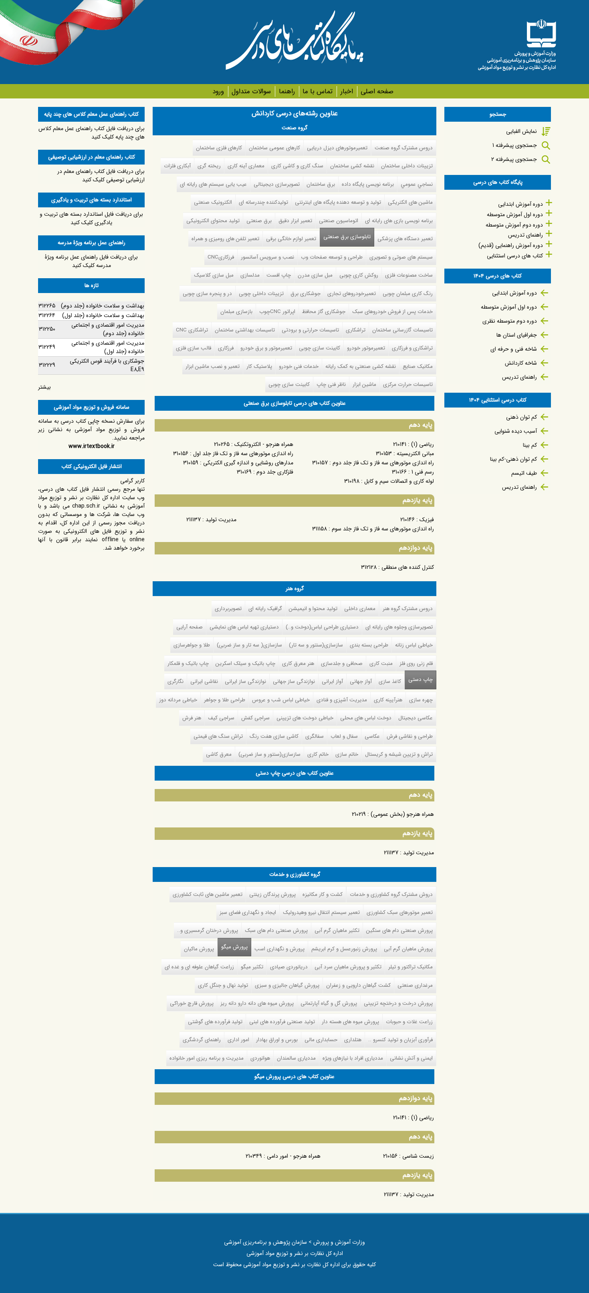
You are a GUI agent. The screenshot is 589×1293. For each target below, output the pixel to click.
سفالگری (314, 736)
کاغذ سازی (390, 681)
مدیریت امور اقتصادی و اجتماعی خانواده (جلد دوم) (107, 329)
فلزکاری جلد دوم (274, 472)
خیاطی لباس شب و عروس (281, 700)
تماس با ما (318, 91)
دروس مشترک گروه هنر (408, 608)
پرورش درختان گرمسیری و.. (207, 930)
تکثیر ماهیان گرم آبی (337, 930)
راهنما (286, 91)
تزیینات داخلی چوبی (261, 293)
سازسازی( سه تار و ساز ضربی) (249, 645)
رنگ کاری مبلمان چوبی (408, 293)
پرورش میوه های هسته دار (350, 1022)
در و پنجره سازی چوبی (207, 293)
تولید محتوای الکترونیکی (213, 221)
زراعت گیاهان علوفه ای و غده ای (199, 967)
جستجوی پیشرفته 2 (514, 159)
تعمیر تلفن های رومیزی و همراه (225, 239)
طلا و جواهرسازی (191, 645)
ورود (218, 91)
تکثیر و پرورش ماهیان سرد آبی (348, 967)
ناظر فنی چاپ (331, 384)
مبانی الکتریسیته (415, 453)
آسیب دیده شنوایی (515, 431)
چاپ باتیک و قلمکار (188, 663)
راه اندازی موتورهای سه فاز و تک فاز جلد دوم (383, 462)
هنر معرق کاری (298, 663)
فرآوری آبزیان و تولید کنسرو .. (400, 1040)
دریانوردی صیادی (289, 967)
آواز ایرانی (332, 681)
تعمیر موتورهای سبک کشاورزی (400, 912)
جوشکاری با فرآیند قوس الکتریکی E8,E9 (107, 365)
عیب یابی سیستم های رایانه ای (213, 184)
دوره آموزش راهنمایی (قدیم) (510, 245)
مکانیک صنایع (418, 366)
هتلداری (352, 1040)
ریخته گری (209, 166)
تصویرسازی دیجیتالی (277, 184)
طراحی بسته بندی (369, 645)
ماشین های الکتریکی (410, 202)
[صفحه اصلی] (517, 42)
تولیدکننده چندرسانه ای (263, 202)
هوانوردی (260, 1058)
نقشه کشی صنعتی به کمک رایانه (360, 366)
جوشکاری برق (305, 293)
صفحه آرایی (189, 627)
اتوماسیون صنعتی (338, 221)
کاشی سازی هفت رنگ (274, 736)
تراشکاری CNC (192, 330)
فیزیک (427, 519)
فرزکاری (226, 348)
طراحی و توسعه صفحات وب (332, 257)
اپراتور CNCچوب (277, 311)
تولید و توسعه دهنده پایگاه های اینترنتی (338, 202)
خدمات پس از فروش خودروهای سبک (392, 311)
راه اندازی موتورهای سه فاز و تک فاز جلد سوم (383, 528)
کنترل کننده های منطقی (407, 567)
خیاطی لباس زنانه (414, 645)
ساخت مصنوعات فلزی (409, 275)
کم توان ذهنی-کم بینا (513, 459)
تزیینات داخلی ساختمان (407, 166)
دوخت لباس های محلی (365, 718)
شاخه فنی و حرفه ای (513, 349)
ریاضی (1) (422, 444)
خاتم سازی (346, 754)
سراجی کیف (221, 718)
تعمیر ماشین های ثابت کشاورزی (207, 894)
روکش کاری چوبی (358, 275)
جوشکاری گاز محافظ (323, 311)
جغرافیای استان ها (516, 335)
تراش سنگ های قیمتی (218, 736)
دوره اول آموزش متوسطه (515, 214)
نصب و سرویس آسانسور (267, 257)
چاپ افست (278, 275)
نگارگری (175, 681)
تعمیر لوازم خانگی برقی (291, 239)
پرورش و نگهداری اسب (279, 949)
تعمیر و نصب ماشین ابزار (213, 366)
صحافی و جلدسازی (342, 663)
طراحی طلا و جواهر (224, 700)
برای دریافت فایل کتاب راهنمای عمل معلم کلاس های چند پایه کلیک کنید (91, 132)
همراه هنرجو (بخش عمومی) (402, 814)
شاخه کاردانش (521, 363)
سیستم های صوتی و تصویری (401, 257)
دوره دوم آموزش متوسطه (514, 225)
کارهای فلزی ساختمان (219, 148)
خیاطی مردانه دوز (178, 700)
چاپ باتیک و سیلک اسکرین (245, 663)
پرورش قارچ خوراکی (192, 1003)
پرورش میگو (233, 947)
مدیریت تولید (221, 519)
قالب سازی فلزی (193, 348)
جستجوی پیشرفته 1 (514, 145)
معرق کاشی (219, 754)
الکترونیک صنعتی (213, 202)
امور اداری (238, 1040)
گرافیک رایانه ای (265, 608)
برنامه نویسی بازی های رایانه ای (399, 221)
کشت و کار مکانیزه (323, 894)
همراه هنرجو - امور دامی (294, 1156)
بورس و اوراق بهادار (277, 1040)
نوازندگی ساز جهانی (294, 681)
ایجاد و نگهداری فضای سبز (248, 912)
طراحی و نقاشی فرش (410, 736)
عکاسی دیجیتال (415, 718)
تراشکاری (355, 330)
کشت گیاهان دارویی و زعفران (358, 985)
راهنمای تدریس (525, 235)
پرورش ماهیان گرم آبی (408, 949)
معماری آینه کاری (246, 166)
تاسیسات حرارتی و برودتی (310, 330)
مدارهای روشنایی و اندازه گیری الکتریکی (248, 462)
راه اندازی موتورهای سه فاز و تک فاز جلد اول (243, 453)
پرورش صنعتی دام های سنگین (399, 930)
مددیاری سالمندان (296, 1058)
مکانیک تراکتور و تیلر (410, 967)
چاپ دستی (420, 679)
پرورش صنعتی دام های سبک (276, 930)
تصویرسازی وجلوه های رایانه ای (399, 627)
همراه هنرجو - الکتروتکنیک (263, 444)
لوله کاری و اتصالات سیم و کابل (399, 481)
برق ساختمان (321, 184)
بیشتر (44, 387)
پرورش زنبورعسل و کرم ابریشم (344, 949)
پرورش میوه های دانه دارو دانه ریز (257, 1003)
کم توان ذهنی (521, 417)
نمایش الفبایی (521, 131)
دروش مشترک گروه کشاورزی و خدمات (391, 894)
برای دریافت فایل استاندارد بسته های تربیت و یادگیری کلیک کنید (91, 218)
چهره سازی (421, 700)
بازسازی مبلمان (236, 311)
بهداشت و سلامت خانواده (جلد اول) (103, 315)
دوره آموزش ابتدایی (520, 204)
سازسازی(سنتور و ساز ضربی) (269, 754)
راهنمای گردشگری (202, 1040)
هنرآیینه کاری (388, 700)
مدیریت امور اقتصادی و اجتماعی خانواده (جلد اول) (107, 347)
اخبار (347, 91)
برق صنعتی (259, 221)
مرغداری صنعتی (415, 985)
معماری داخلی (359, 608)
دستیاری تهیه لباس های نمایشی (244, 627)
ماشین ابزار (364, 384)
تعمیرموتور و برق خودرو (266, 348)
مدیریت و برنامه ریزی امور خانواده (206, 1058)
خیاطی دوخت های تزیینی (304, 718)
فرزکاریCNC (221, 257)
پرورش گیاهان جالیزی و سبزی (287, 985)
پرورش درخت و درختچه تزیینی (398, 1003)
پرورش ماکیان (199, 949)
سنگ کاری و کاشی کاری (297, 166)
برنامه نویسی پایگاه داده (368, 184)
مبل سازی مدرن (315, 275)
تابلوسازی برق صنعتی (347, 237)
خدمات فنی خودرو (299, 366)
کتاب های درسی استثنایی (515, 255)
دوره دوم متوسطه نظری (509, 321)
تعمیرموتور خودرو (366, 348)
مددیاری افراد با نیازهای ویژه (353, 1058)
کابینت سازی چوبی (319, 348)
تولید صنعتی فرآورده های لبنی (282, 1022)
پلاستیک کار (259, 366)
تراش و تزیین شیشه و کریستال (399, 754)
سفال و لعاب (344, 736)
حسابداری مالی (321, 1040)
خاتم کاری (318, 754)
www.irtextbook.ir (92, 446)
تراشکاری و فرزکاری (412, 348)
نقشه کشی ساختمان (352, 166)
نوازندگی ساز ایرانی (245, 681)
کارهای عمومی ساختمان (274, 148)
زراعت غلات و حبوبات (409, 1022)
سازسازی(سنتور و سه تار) (316, 645)
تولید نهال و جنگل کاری (223, 985)
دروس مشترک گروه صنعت (404, 148)
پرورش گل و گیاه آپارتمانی (329, 1003)
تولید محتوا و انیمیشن (313, 608)
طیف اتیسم (524, 473)
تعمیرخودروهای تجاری (351, 293)
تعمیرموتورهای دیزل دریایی (337, 148)
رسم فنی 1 (422, 472)
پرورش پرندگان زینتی (272, 894)
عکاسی (372, 736)
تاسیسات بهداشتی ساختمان (245, 330)
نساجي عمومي (417, 184)
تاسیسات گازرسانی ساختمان (402, 330)
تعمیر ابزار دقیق (295, 221)
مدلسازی (250, 275)
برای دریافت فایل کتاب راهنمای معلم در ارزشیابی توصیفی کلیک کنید (101, 175)
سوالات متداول (251, 91)
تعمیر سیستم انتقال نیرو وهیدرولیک (321, 912)
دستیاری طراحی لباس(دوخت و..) (322, 627)
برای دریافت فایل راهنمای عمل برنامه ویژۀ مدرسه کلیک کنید (91, 261)
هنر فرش (191, 718)
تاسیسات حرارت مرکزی (408, 384)
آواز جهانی (361, 681)
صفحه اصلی (377, 91)
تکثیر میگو (252, 967)
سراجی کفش (255, 718)
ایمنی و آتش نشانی (411, 1058)
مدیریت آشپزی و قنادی (342, 700)
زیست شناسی (418, 1156)
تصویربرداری (228, 608)
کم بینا (530, 445)
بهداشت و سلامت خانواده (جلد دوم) (102, 305)
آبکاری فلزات (177, 166)
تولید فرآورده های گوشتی (215, 1022)
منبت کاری (381, 663)
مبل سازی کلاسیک (214, 275)
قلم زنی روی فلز (416, 663)
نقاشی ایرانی (204, 681)
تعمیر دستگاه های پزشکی (405, 239)
